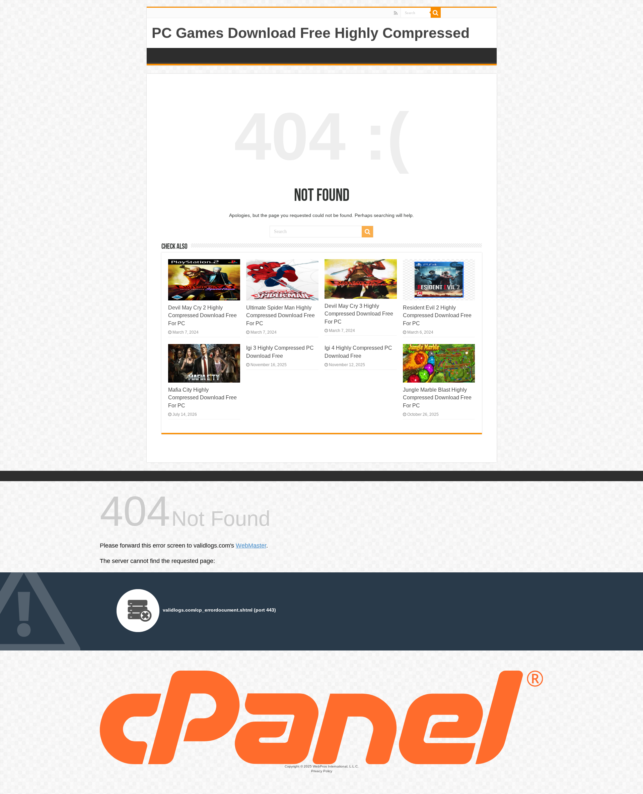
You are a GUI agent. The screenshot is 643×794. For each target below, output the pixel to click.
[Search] (436, 13)
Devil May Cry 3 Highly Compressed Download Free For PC (359, 314)
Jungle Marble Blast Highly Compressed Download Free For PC (437, 397)
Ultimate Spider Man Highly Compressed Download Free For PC (280, 315)
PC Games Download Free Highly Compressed (311, 33)
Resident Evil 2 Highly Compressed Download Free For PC (437, 315)
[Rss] (395, 13)
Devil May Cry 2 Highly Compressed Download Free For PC (202, 315)
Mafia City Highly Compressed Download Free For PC (202, 397)
